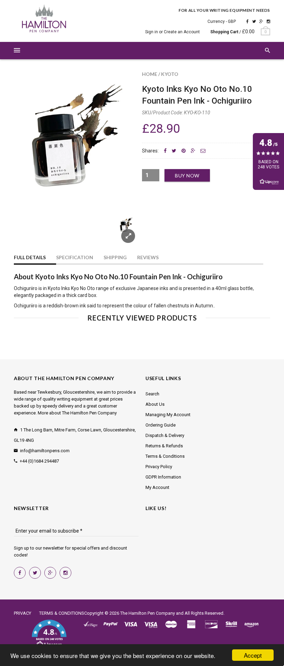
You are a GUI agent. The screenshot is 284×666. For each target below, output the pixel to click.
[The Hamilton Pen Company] (44, 20)
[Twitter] (254, 21)
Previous (27, 234)
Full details (30, 257)
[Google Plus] (261, 21)
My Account (157, 487)
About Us (155, 404)
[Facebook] (247, 21)
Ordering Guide (160, 425)
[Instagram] (268, 21)
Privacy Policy (158, 466)
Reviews (148, 257)
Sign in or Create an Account (172, 31)
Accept (253, 655)
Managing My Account (167, 414)
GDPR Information (163, 477)
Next (122, 234)
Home (149, 74)
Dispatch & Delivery (164, 435)
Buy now (187, 175)
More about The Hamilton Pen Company (77, 412)
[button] (49, 634)
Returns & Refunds (164, 445)
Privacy (22, 613)
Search (152, 393)
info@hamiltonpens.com (45, 450)
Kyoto (169, 74)
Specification (74, 257)
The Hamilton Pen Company (147, 613)
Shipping (115, 257)
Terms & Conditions (165, 456)
